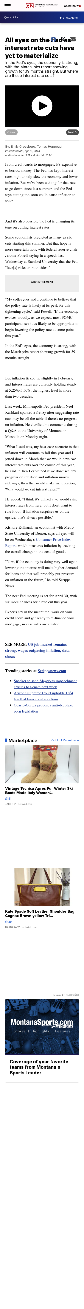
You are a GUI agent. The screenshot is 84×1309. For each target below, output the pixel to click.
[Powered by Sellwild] (72, 995)
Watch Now (71, 6)
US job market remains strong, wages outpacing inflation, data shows (37, 650)
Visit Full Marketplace (65, 740)
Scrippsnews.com (52, 670)
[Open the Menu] (7, 5)
